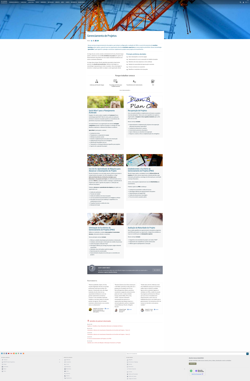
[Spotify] (16, 353)
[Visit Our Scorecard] (197, 372)
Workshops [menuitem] (43, 2)
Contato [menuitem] (130, 371)
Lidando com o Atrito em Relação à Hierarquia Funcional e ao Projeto (104, 342)
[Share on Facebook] (96, 40)
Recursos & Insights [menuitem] (14, 2)
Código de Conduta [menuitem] (132, 378)
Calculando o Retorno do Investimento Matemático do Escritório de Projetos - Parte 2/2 (108, 334)
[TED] (11, 353)
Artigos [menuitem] (5, 364)
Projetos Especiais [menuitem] (132, 368)
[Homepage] (4, 3)
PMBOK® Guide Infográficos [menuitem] (9, 362)
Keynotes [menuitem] (57, 2)
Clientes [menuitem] (67, 2)
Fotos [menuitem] (4, 371)
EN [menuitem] (246, 2)
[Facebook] (6, 353)
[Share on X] (94, 40)
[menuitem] (240, 2)
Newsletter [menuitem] (130, 366)
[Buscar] (247, 354)
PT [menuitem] (248, 2)
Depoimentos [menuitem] (74, 2)
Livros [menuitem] (62, 2)
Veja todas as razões (125, 90)
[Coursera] (21, 353)
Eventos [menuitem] (130, 364)
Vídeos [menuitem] (4, 368)
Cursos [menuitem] (37, 2)
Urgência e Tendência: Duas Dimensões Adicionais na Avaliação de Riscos (105, 326)
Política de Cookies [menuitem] (132, 376)
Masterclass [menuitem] (51, 2)
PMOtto (96, 180)
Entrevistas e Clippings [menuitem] (133, 362)
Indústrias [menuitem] (23, 2)
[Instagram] (4, 353)
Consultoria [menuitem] (31, 2)
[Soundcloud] (14, 353)
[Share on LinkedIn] (92, 40)
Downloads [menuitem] (5, 366)
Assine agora (193, 363)
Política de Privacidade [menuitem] (133, 374)
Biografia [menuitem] (130, 359)
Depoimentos (92, 281)
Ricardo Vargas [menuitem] (81, 2)
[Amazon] (18, 353)
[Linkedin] (2, 353)
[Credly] (23, 353)
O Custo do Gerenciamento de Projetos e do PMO (99, 338)
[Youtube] (9, 353)
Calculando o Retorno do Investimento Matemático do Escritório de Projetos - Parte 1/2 (108, 330)
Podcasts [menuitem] (5, 359)
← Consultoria (90, 31)
